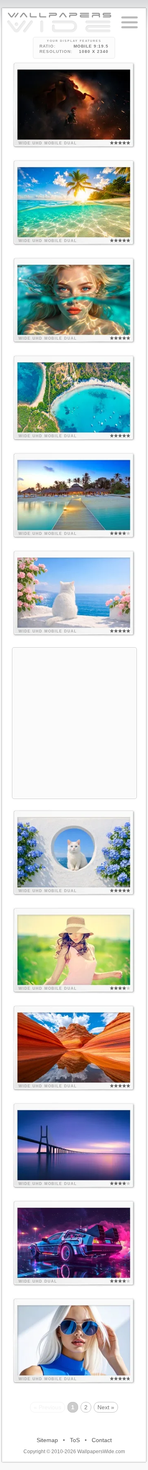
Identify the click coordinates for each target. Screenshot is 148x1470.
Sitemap (47, 1440)
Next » (105, 1407)
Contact (102, 1440)
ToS (75, 1440)
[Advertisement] (74, 722)
